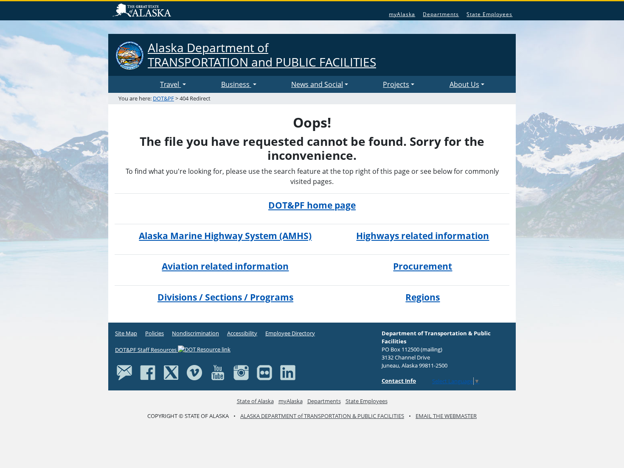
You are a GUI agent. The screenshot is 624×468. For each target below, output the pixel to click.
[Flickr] (264, 372)
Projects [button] (396, 84)
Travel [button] (170, 84)
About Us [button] (464, 84)
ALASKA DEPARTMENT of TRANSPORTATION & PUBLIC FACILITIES (322, 416)
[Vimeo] (194, 372)
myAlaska (402, 14)
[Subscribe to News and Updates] (124, 372)
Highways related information (422, 236)
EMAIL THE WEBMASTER (446, 416)
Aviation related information (225, 266)
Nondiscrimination (195, 333)
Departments (441, 14)
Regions (422, 297)
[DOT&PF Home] (136, 84)
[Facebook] (148, 372)
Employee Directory (290, 333)
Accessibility (242, 333)
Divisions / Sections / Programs (225, 297)
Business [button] (236, 84)
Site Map (126, 333)
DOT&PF (163, 98)
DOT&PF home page (312, 205)
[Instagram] (241, 372)
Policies (154, 333)
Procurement (422, 266)
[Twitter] (171, 372)
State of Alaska (143, 11)
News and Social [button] (317, 84)
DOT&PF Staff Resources (146, 350)
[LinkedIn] (288, 372)
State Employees (489, 14)
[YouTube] (218, 372)
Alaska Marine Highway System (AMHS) (225, 236)
